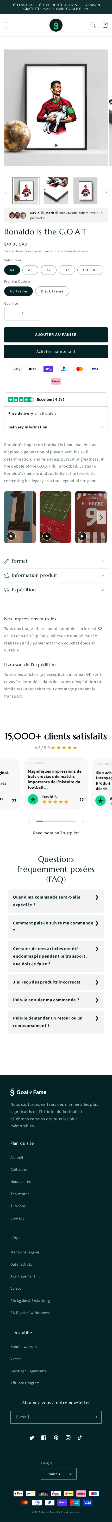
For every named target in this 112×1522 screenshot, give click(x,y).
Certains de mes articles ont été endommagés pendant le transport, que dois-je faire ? (50, 956)
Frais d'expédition (37, 251)
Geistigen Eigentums (28, 1370)
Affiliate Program (25, 1382)
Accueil (16, 1157)
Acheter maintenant (56, 351)
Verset (15, 1288)
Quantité (11, 303)
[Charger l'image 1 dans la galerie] (26, 190)
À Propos (18, 1205)
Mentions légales (25, 1252)
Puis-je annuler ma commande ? (46, 1000)
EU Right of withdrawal (30, 1312)
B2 (67, 269)
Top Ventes (19, 1193)
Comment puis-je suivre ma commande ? (53, 927)
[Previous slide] (9, 517)
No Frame (18, 291)
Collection (19, 1169)
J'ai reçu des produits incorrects (46, 982)
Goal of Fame (48, 1512)
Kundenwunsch (23, 1346)
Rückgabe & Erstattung (30, 1300)
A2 (48, 269)
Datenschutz (21, 1264)
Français (53, 1473)
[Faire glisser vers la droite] (106, 192)
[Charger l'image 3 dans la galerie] (85, 190)
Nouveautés (20, 1181)
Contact (17, 1218)
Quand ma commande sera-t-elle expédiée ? (46, 901)
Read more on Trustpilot (56, 833)
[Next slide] (101, 517)
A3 (30, 269)
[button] (7, 25)
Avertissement (22, 1276)
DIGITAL (90, 269)
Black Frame (52, 291)
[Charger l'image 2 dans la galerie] (55, 190)
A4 (12, 269)
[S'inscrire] (95, 1417)
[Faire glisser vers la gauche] (5, 192)
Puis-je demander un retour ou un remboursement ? (48, 1022)
